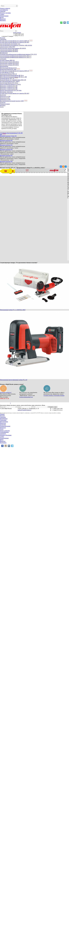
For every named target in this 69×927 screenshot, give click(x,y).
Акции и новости (5, 8)
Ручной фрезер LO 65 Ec (7, 72)
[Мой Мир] (66, 167)
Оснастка (2, 102)
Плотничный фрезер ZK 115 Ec (9, 83)
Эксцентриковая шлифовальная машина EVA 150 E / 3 (15, 56)
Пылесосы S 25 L (5, 98)
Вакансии (3, 19)
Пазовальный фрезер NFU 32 (8, 74)
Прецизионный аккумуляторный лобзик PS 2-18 (13, 380)
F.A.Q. (2, 107)
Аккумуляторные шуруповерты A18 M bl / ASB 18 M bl (16, 45)
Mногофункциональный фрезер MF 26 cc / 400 (13, 77)
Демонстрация (4, 16)
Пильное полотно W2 (6, 140)
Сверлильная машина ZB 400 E (9, 50)
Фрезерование (4, 66)
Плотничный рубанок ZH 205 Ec (9, 62)
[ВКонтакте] (61, 167)
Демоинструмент (5, 104)
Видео (2, 17)
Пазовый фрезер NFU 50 (9, 78)
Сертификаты (4, 10)
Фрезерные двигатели (6, 92)
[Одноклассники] (63, 167)
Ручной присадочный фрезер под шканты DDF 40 (16, 40)
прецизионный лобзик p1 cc (12, 166)
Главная (2, 414)
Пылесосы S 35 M (5, 99)
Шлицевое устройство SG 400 (8, 87)
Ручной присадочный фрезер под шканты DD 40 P (14, 42)
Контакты (3, 20)
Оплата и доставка (5, 13)
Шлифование (4, 53)
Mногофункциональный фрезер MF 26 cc (12, 75)
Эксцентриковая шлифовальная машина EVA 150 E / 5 (15, 57)
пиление (5, 166)
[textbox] (8, 6)
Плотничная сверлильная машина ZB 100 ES (13, 48)
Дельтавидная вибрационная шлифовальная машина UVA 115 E (18, 54)
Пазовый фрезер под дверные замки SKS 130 (13, 80)
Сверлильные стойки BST (7, 47)
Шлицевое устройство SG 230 (8, 86)
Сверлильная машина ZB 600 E (9, 51)
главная (1, 166)
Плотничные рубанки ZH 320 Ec (9, 65)
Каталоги (2, 105)
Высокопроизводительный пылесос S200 (13, 101)
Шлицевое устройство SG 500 (8, 89)
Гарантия (2, 11)
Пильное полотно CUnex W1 (8, 136)
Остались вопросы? (6, 392)
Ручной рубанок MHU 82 (7, 60)
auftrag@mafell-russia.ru (24, 410)
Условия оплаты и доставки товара (54, 395)
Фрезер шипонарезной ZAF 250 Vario (10, 90)
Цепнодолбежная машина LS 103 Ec (10, 84)
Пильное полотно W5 (6, 155)
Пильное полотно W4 (6, 149)
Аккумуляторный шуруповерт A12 (10, 44)
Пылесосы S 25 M (5, 96)
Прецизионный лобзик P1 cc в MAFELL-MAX (12, 310)
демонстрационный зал (26, 397)
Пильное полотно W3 (6, 145)
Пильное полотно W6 (6, 161)
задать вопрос (17, 32)
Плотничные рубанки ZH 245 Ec (9, 63)
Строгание (3, 59)
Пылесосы (3, 95)
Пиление (2, 37)
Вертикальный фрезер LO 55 (8, 68)
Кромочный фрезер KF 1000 (10, 69)
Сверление (3, 39)
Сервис (2, 14)
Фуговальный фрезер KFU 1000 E (10, 81)
